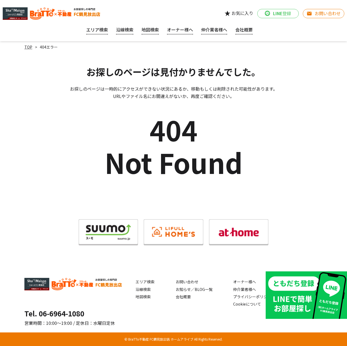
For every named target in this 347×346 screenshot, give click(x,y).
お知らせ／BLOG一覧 (194, 289)
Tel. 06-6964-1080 (54, 313)
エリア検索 (97, 29)
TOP (28, 47)
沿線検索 (124, 29)
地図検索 (150, 29)
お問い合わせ (187, 281)
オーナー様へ (180, 29)
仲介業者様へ (244, 289)
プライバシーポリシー (252, 296)
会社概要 (183, 296)
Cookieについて (247, 304)
